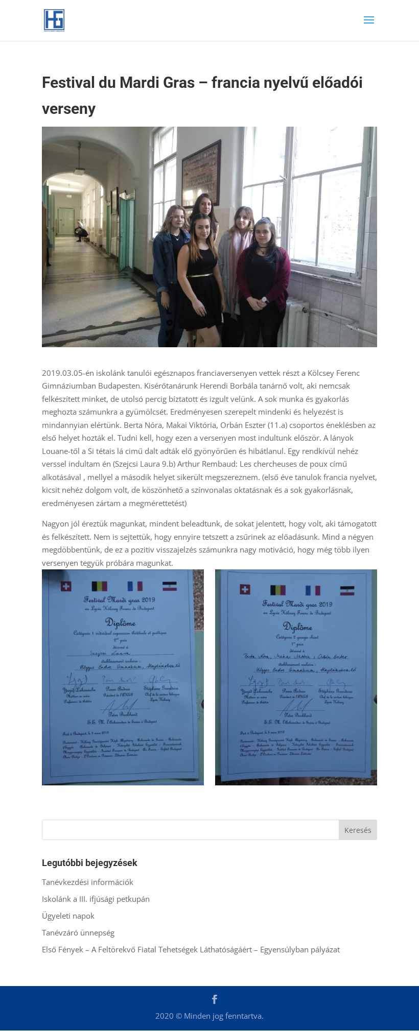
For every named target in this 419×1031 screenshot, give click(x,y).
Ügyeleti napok (68, 915)
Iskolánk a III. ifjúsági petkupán (96, 899)
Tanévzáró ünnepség (78, 932)
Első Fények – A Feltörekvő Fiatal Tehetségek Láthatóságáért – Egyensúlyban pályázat (191, 949)
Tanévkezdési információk (87, 882)
